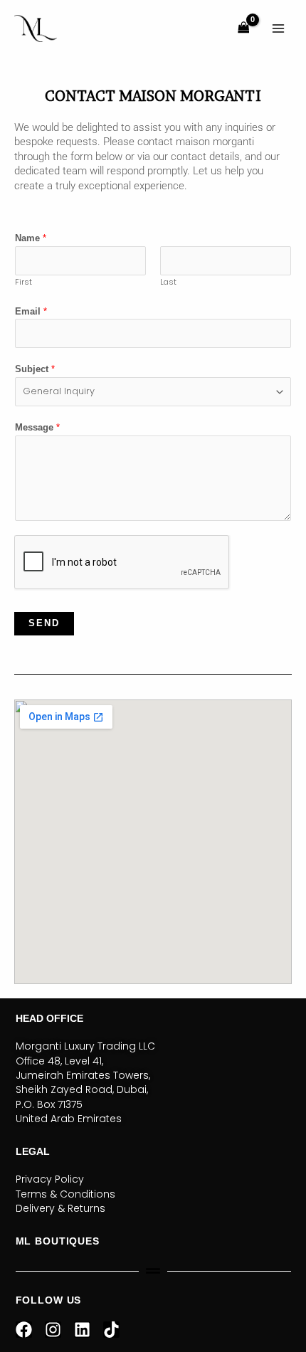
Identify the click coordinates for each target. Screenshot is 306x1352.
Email (31, 311)
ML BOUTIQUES (58, 1241)
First (23, 282)
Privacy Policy (50, 1179)
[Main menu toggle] (278, 28)
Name (30, 238)
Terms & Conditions (65, 1194)
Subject (35, 369)
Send (44, 623)
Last (168, 282)
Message (37, 427)
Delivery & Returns (60, 1208)
